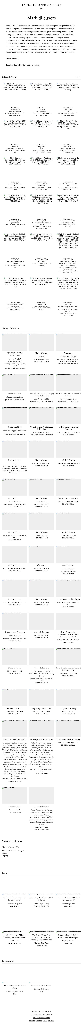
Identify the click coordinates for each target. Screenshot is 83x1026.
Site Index (51, 1020)
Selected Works (77, 77)
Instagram (39, 1020)
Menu (42, 8)
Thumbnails (80, 77)
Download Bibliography (31, 65)
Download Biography (13, 65)
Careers (45, 1020)
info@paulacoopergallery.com (41, 1017)
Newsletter (32, 1020)
